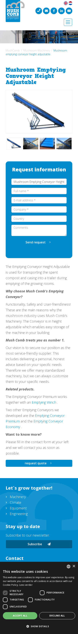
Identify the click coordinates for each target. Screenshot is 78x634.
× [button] (73, 566)
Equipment (18, 508)
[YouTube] (69, 11)
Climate (15, 502)
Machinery (18, 496)
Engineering (19, 513)
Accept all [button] (20, 615)
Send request (36, 242)
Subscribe (35, 544)
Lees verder (26, 584)
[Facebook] (54, 11)
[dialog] (39, 598)
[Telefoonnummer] (38, 11)
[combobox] (68, 566)
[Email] (46, 11)
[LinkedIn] (61, 11)
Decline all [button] (57, 615)
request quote (36, 463)
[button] (39, 626)
